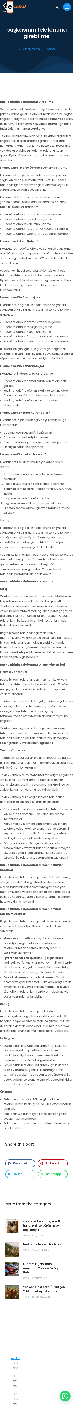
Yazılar (15, 1358)
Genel (50, 49)
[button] (20, 1163)
